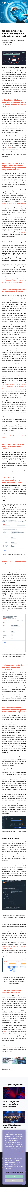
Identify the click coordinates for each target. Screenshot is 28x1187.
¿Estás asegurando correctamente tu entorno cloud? (11, 1104)
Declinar (14, 1180)
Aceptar (14, 1176)
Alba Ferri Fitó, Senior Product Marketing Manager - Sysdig (13, 41)
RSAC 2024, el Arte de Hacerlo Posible (12, 1126)
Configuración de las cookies (14, 1172)
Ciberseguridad (6, 1069)
